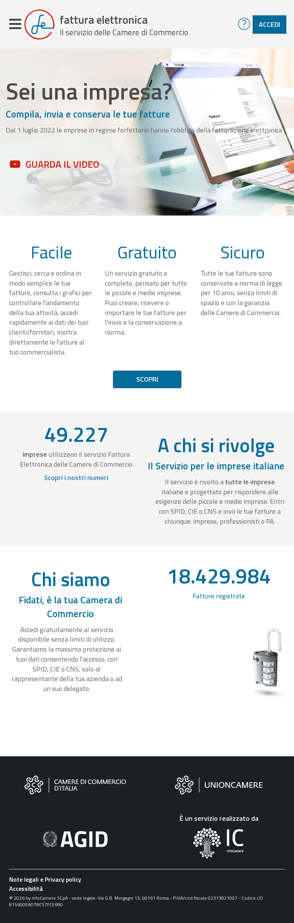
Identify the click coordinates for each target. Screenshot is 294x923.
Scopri (147, 379)
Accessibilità (26, 888)
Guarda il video (62, 164)
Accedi (269, 24)
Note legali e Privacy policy (45, 879)
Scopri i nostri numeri (76, 477)
